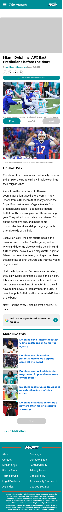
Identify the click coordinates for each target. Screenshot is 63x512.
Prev (11, 121)
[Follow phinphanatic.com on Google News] (55, 320)
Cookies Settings (39, 486)
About (5, 454)
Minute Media (17, 494)
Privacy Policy (38, 470)
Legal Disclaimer (12, 481)
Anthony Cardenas (16, 67)
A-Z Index (7, 486)
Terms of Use (10, 475)
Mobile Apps (9, 465)
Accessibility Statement (43, 481)
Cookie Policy (37, 475)
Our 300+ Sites (38, 459)
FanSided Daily (38, 465)
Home (6, 431)
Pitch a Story (9, 470)
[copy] (21, 72)
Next (51, 121)
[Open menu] (4, 4)
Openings (35, 454)
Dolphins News (18, 431)
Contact (7, 459)
